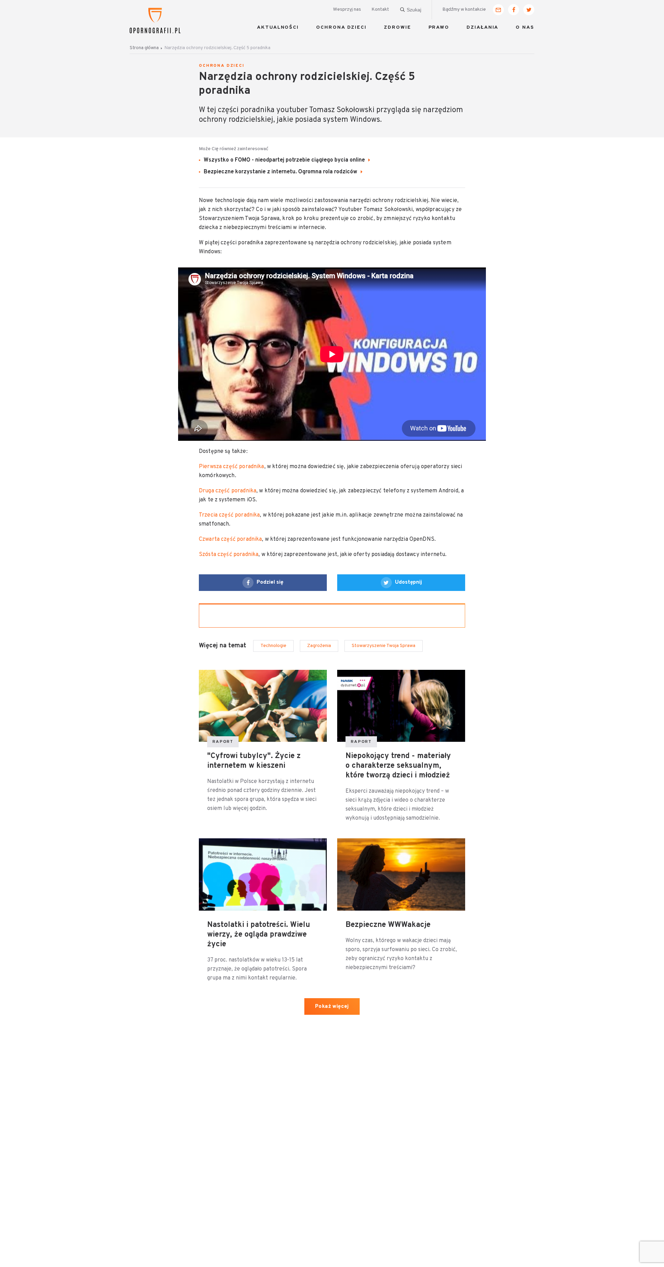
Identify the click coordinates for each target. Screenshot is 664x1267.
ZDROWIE (397, 27)
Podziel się (270, 582)
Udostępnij (408, 582)
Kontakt (380, 9)
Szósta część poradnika (228, 554)
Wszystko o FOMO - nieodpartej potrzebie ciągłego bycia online (285, 160)
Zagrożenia (319, 646)
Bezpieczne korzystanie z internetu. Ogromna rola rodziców (281, 171)
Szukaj (414, 9)
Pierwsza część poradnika (231, 466)
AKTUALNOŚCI (278, 27)
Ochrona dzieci (222, 66)
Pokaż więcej (332, 1006)
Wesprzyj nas (347, 9)
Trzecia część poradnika (229, 515)
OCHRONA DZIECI (341, 27)
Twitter (528, 9)
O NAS (525, 27)
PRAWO (439, 27)
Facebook (513, 9)
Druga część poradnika (227, 490)
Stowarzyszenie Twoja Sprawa (383, 646)
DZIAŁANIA (482, 27)
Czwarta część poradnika (230, 539)
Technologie (273, 646)
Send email (498, 9)
